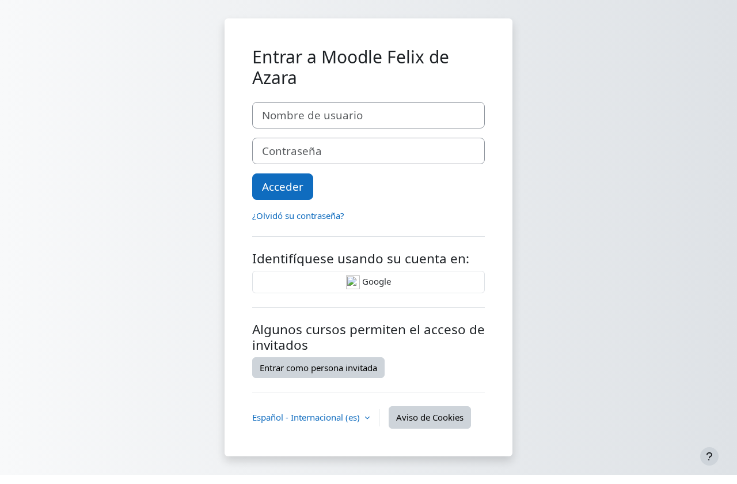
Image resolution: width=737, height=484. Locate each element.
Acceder (282, 186)
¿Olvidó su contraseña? (298, 215)
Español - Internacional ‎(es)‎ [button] (307, 417)
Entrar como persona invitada (318, 367)
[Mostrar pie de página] (709, 456)
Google (375, 281)
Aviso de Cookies (430, 417)
